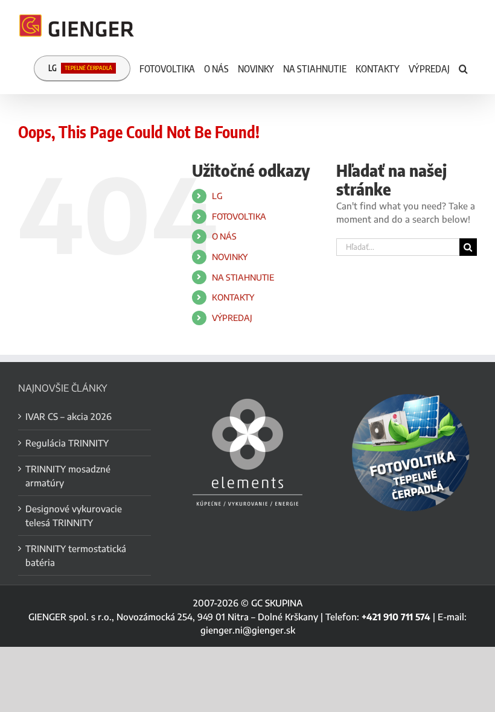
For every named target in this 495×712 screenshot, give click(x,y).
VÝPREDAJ (232, 318)
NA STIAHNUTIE (243, 277)
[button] (463, 67)
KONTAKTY (233, 297)
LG (217, 196)
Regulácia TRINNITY (67, 442)
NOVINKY (230, 257)
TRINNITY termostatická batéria (75, 555)
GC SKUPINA (276, 602)
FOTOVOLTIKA (239, 216)
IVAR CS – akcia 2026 (68, 416)
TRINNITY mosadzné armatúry (67, 475)
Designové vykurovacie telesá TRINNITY (73, 515)
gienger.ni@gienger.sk (247, 630)
